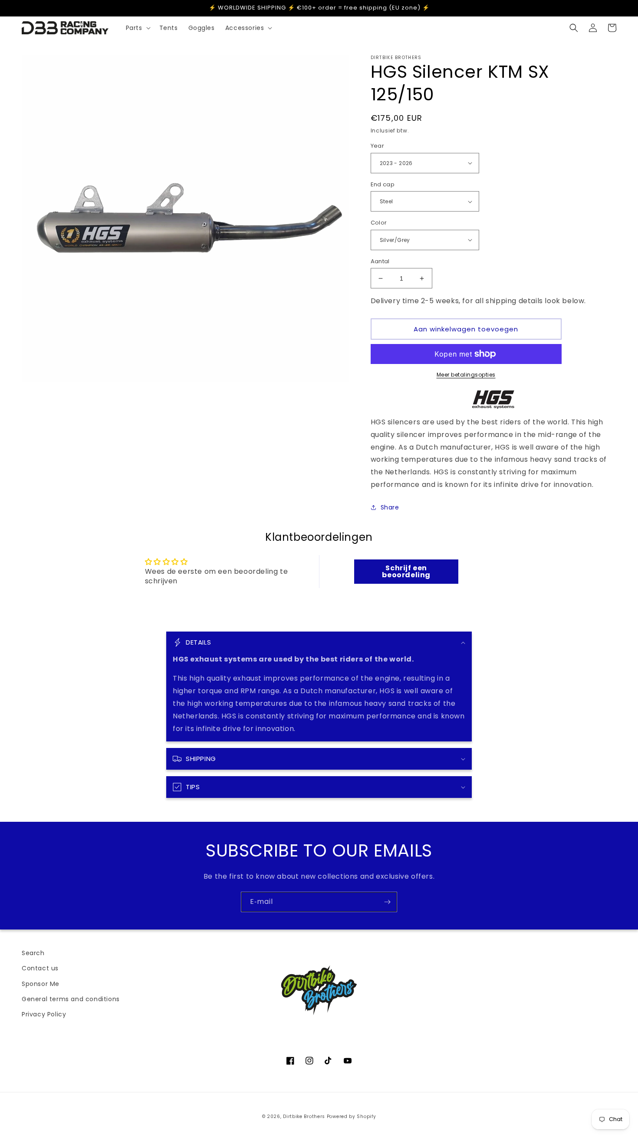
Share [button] (390, 507)
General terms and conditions (71, 999)
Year (378, 146)
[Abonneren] (387, 902)
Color (379, 222)
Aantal (380, 261)
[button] (137, 28)
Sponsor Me (40, 983)
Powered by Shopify (351, 1116)
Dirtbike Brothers (304, 1116)
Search (33, 953)
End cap (383, 184)
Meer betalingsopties (466, 374)
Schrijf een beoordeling (406, 571)
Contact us (40, 968)
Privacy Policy (44, 1014)
